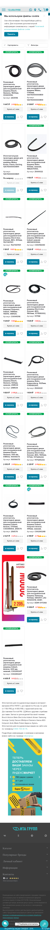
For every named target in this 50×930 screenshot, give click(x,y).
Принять (11, 34)
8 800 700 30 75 (20, 729)
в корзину (9, 117)
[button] (10, 777)
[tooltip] (4, 835)
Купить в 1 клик (13, 183)
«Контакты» (28, 736)
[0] (45, 10)
